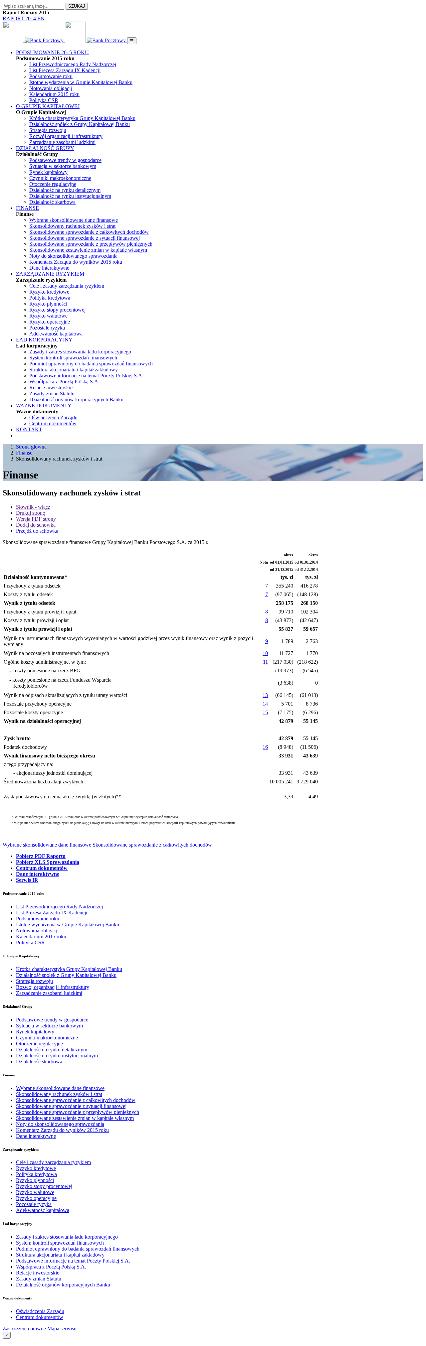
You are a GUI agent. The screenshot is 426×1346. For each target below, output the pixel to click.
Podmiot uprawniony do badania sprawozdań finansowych (91, 363)
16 (265, 747)
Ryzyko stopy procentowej (57, 310)
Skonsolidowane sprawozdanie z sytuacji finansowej (84, 238)
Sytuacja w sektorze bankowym (62, 166)
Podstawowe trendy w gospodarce (65, 160)
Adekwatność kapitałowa (56, 333)
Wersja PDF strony (36, 519)
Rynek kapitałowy (48, 172)
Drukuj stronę (30, 513)
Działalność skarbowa (52, 202)
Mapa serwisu (62, 1328)
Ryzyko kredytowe (49, 292)
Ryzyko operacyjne (49, 322)
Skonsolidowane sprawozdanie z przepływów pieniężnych (90, 244)
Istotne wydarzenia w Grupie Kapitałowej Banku (80, 82)
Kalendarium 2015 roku (54, 94)
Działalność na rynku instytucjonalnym (70, 196)
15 (265, 712)
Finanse (24, 453)
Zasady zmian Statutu (52, 393)
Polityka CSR (43, 100)
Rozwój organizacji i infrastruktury (66, 136)
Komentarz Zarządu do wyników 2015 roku (75, 262)
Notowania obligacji (50, 88)
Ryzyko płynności (48, 304)
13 (265, 695)
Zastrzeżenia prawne (24, 1328)
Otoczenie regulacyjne (52, 184)
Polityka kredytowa (49, 298)
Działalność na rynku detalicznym (65, 190)
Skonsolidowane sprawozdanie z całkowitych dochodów (89, 232)
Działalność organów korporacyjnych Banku (76, 399)
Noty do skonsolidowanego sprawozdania (73, 256)
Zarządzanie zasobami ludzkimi (62, 142)
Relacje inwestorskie (51, 387)
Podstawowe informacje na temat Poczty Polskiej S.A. (86, 375)
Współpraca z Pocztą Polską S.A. (64, 381)
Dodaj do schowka (36, 525)
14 (265, 704)
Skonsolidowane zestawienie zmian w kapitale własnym (88, 250)
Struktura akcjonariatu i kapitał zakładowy (73, 369)
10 (265, 653)
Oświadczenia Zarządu (53, 417)
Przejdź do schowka (37, 531)
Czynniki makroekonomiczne (60, 178)
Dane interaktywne (49, 268)
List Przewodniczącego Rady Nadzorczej (72, 64)
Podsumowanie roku (51, 76)
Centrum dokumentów (53, 423)
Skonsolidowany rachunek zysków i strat (72, 226)
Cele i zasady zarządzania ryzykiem (66, 286)
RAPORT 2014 (20, 18)
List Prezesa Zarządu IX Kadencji (65, 70)
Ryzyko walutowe (48, 316)
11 (265, 662)
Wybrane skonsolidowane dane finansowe (73, 220)
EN (41, 18)
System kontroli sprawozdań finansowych (73, 357)
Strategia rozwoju (47, 130)
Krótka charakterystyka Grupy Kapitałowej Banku (82, 118)
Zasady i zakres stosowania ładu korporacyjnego (80, 351)
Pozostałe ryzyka (47, 328)
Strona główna (31, 447)
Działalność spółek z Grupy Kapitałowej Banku (79, 124)
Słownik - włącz (33, 507)
